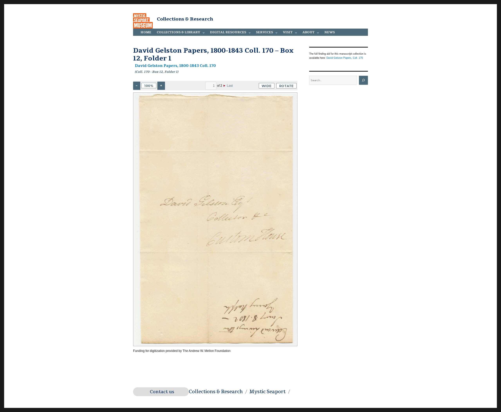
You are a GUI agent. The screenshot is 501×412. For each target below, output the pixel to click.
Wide (266, 86)
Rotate (286, 86)
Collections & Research (185, 19)
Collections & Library (178, 32)
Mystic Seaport (267, 392)
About (308, 32)
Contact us (162, 392)
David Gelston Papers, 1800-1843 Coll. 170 (175, 65)
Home (146, 32)
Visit (288, 32)
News (329, 32)
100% (148, 86)
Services (264, 32)
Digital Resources (228, 32)
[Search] (363, 80)
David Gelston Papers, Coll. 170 (344, 57)
